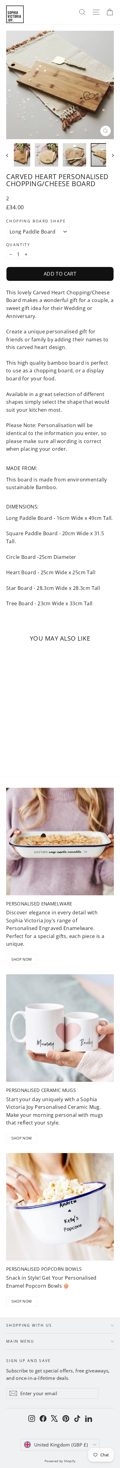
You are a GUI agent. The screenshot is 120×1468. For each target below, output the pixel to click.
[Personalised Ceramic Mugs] (60, 1028)
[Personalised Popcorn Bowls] (60, 1207)
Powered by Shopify (60, 1461)
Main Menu (20, 1341)
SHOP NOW (21, 959)
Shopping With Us (29, 1325)
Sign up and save (28, 1360)
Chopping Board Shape (36, 221)
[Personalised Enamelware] (60, 841)
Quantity (18, 245)
